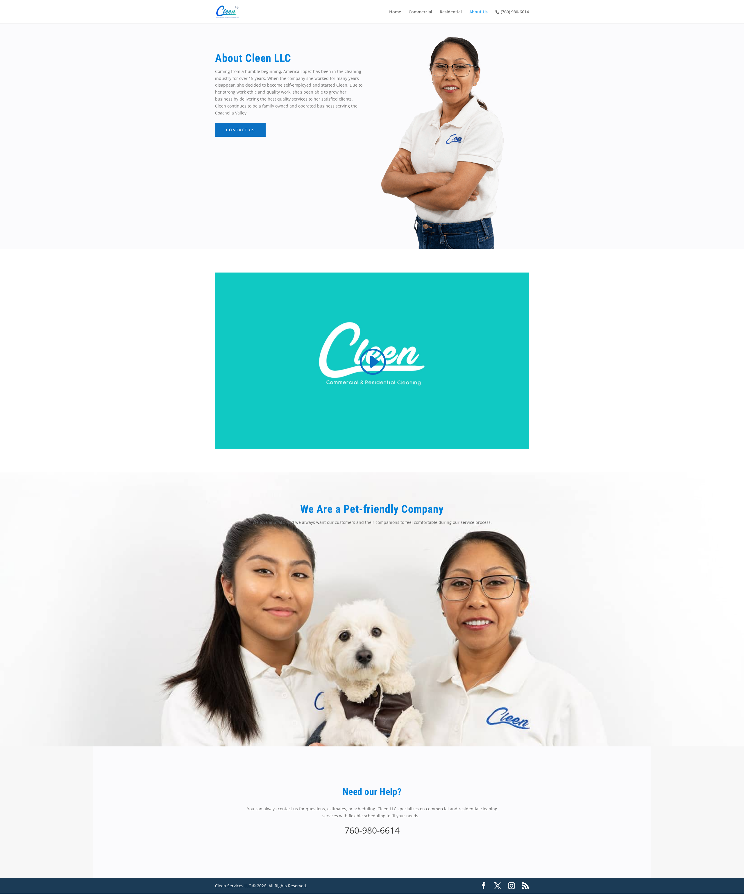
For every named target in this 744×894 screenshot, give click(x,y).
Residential (451, 12)
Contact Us (240, 130)
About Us (478, 12)
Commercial (420, 12)
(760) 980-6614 (515, 12)
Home (395, 12)
